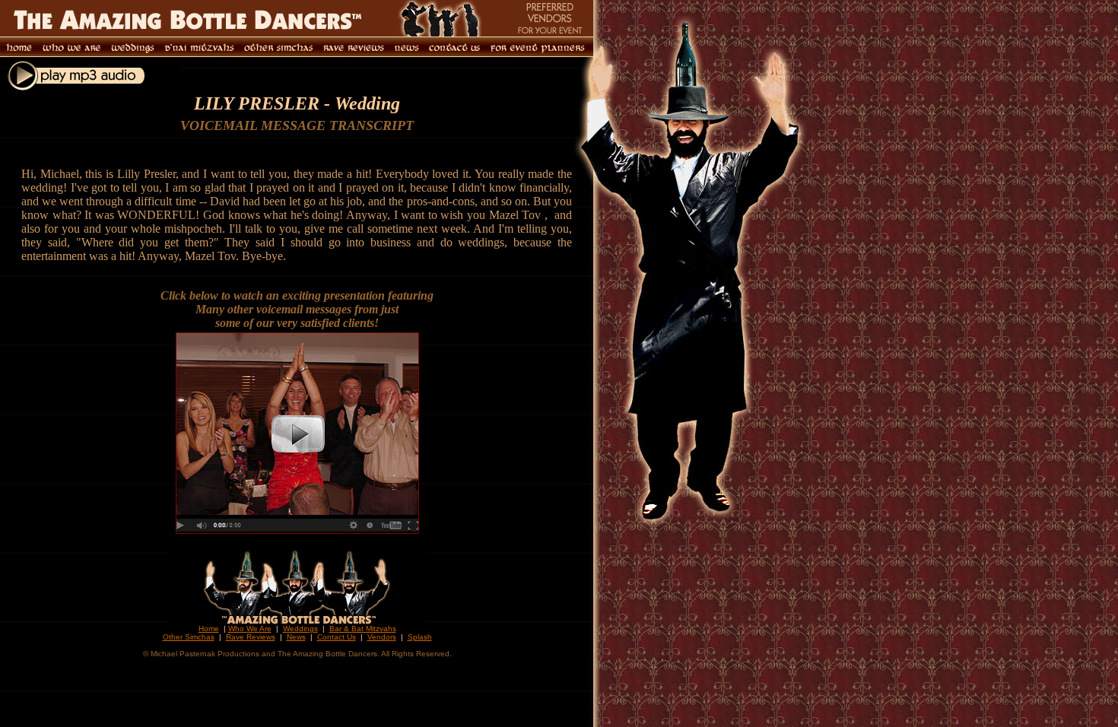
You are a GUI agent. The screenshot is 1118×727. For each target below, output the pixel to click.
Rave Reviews (250, 637)
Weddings (300, 628)
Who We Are (250, 628)
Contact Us (336, 637)
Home (209, 628)
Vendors (381, 637)
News (296, 637)
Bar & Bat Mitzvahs (362, 628)
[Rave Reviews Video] (297, 529)
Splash (420, 637)
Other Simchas (188, 637)
